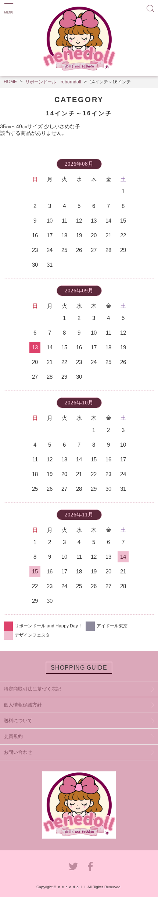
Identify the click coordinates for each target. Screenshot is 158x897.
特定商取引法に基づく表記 (32, 689)
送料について (18, 720)
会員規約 (13, 736)
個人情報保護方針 (23, 704)
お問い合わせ (18, 752)
